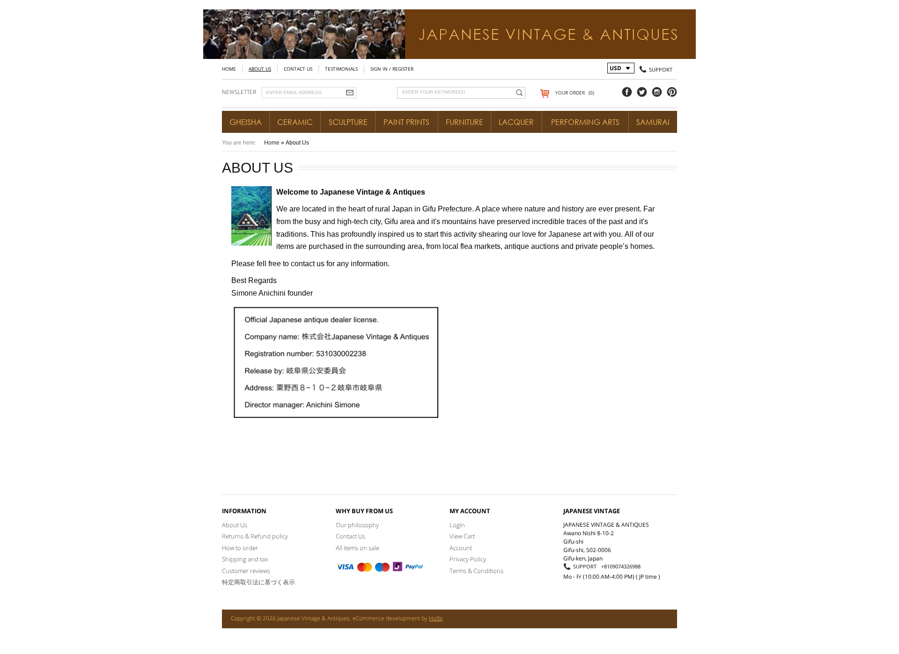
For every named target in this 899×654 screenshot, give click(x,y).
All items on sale (357, 548)
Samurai (653, 122)
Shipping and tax (245, 559)
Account (461, 548)
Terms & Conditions (476, 571)
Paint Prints (406, 122)
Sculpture (348, 122)
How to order (240, 548)
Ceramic (295, 122)
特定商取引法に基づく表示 (258, 582)
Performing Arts (585, 122)
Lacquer (516, 122)
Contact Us (298, 68)
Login (457, 525)
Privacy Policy (468, 559)
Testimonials (341, 68)
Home (229, 68)
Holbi (435, 618)
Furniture (464, 122)
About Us (260, 68)
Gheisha (245, 122)
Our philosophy (357, 525)
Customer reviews (246, 571)
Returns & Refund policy (255, 536)
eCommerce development (386, 618)
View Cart (462, 536)
